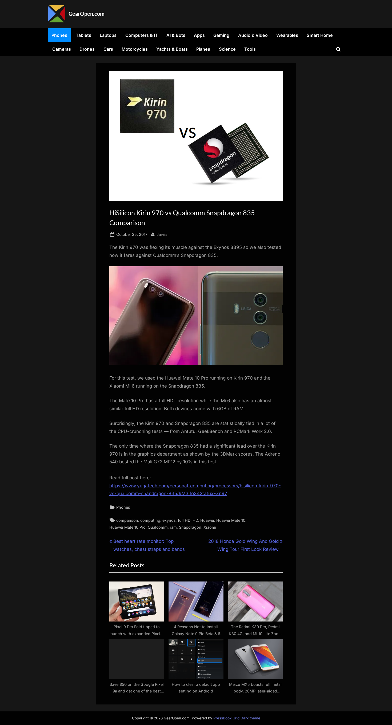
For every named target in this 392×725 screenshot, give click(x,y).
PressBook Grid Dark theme (236, 718)
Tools (250, 49)
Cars (108, 49)
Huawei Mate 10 (230, 520)
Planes (203, 49)
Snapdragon (190, 527)
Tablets (83, 35)
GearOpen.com (87, 13)
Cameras (61, 49)
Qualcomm (158, 527)
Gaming (221, 35)
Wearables (287, 35)
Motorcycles (135, 49)
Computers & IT (141, 35)
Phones (59, 35)
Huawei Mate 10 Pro (127, 527)
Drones (87, 49)
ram (173, 527)
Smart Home (320, 35)
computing (150, 520)
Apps (199, 35)
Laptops (108, 35)
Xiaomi (209, 527)
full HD (184, 520)
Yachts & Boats (172, 49)
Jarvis (162, 234)
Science (227, 49)
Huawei (207, 520)
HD (195, 520)
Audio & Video (253, 35)
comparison (127, 520)
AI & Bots (175, 35)
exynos (169, 520)
